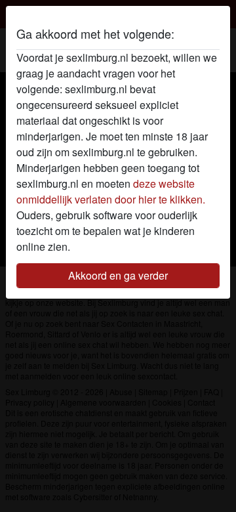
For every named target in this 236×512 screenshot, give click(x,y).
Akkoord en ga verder (118, 275)
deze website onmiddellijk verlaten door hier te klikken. (110, 191)
